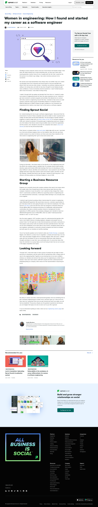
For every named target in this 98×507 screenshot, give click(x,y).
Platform (24, 2)
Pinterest (81, 445)
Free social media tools (54, 488)
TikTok (81, 447)
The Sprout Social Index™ (55, 467)
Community (52, 473)
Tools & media (35, 7)
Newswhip (52, 451)
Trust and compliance (69, 457)
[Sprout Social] (11, 2)
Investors (67, 473)
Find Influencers (53, 480)
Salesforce (82, 449)
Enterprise (67, 436)
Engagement (52, 436)
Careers (66, 469)
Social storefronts (68, 447)
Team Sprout (35, 314)
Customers (67, 471)
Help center (82, 465)
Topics (17, 7)
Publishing (52, 438)
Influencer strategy (68, 455)
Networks (25, 7)
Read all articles (29, 329)
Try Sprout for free (82, 45)
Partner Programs (53, 484)
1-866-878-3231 (9, 485)
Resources (48, 2)
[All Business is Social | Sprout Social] (22, 447)
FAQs (81, 467)
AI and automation (53, 449)
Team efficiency (68, 453)
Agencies (67, 438)
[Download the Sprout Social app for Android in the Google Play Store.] (89, 500)
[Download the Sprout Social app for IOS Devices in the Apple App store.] (80, 500)
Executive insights (46, 7)
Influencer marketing (54, 445)
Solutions (33, 2)
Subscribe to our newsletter (55, 465)
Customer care (68, 445)
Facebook (82, 436)
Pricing (41, 2)
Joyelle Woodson (11, 27)
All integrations (83, 451)
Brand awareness (68, 451)
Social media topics (54, 490)
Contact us (7, 487)
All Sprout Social (17, 13)
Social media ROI (53, 469)
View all (90, 353)
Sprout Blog (9, 7)
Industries (67, 459)
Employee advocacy (54, 447)
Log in (70, 2)
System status (82, 469)
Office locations (68, 467)
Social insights (68, 449)
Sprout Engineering (28, 13)
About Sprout (67, 465)
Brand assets (52, 486)
